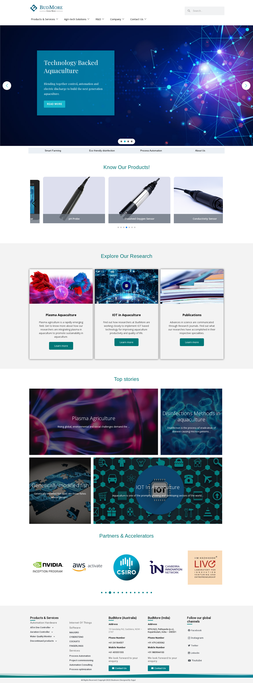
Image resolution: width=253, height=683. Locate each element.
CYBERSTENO (76, 637)
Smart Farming (53, 150)
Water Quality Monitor (41, 636)
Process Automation (151, 150)
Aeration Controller (40, 632)
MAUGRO (74, 632)
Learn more (61, 345)
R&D (98, 19)
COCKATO (74, 641)
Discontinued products (42, 641)
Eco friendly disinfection (102, 150)
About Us (200, 150)
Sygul (133, 680)
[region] (126, 85)
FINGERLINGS (76, 646)
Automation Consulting (80, 665)
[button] (7, 85)
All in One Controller (40, 627)
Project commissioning (81, 660)
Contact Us (136, 19)
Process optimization (80, 669)
